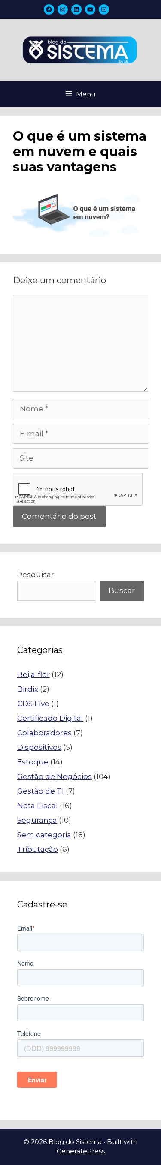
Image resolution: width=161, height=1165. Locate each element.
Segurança (37, 820)
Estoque (33, 762)
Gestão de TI (40, 791)
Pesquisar (35, 574)
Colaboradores (44, 732)
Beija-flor (33, 674)
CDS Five (33, 703)
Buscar (122, 590)
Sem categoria (44, 834)
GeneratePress (81, 1151)
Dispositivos (39, 747)
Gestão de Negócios (54, 776)
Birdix (27, 689)
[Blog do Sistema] (80, 49)
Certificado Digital (50, 718)
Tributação (37, 849)
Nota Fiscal (37, 805)
